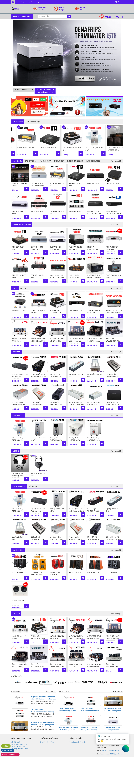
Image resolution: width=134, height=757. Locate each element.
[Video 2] (67, 106)
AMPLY (15, 288)
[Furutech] (74, 682)
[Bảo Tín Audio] (22, 9)
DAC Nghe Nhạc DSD (93, 161)
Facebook (7, 750)
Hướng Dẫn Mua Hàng (33, 2)
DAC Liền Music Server (75, 161)
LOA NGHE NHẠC (18, 550)
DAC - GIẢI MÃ (17, 161)
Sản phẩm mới (18, 122)
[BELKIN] (46, 682)
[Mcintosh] (88, 682)
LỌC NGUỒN (16, 352)
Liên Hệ (43, 2)
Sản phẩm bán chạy (33, 122)
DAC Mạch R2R (59, 161)
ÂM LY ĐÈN (23, 288)
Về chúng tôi (15, 742)
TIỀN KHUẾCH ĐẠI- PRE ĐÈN (22, 224)
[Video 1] (29, 106)
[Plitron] (31, 682)
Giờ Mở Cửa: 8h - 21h (53, 2)
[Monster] (102, 682)
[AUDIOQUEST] (17, 682)
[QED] (116, 682)
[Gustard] (60, 682)
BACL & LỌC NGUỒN (19, 486)
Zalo (5, 746)
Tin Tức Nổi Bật (20, 2)
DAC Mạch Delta (45, 161)
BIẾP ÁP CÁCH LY (18, 415)
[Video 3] (104, 106)
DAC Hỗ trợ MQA (30, 161)
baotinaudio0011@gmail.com (112, 754)
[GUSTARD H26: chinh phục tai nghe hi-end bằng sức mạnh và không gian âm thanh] (113, 720)
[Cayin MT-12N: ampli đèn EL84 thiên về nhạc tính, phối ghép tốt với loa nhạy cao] (19, 726)
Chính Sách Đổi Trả (47, 742)
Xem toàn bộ (115, 161)
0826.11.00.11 (114, 16)
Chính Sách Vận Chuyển (77, 742)
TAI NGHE (16, 451)
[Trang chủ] (13, 2)
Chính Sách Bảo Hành (19, 744)
